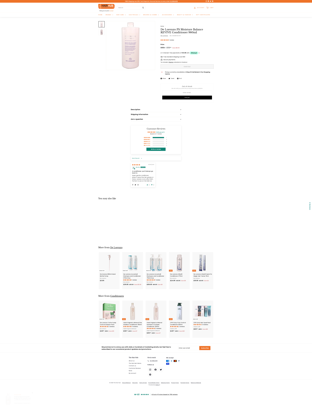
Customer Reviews (135, 368)
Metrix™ (158, 385)
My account (132, 373)
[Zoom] (130, 45)
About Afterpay (126, 383)
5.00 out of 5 (160, 132)
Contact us (132, 366)
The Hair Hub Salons (135, 363)
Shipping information (139, 114)
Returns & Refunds (196, 383)
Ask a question (137, 119)
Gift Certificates (203, 15)
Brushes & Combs (150, 15)
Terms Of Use (143, 383)
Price (162, 44)
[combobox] (131, 7)
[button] (165, 40)
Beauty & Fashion (184, 15)
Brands (109, 15)
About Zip (135, 383)
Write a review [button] (156, 149)
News (130, 370)
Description (135, 109)
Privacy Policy (175, 383)
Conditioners (117, 296)
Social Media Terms (153, 383)
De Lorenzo (164, 36)
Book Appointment (158, 1)
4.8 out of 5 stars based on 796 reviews (164, 394)
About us (131, 361)
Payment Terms (185, 383)
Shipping (171, 62)
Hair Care (120, 15)
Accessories (167, 15)
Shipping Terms (165, 383)
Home (100, 15)
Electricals (134, 15)
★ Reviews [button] (310, 206)
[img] (136, 165)
